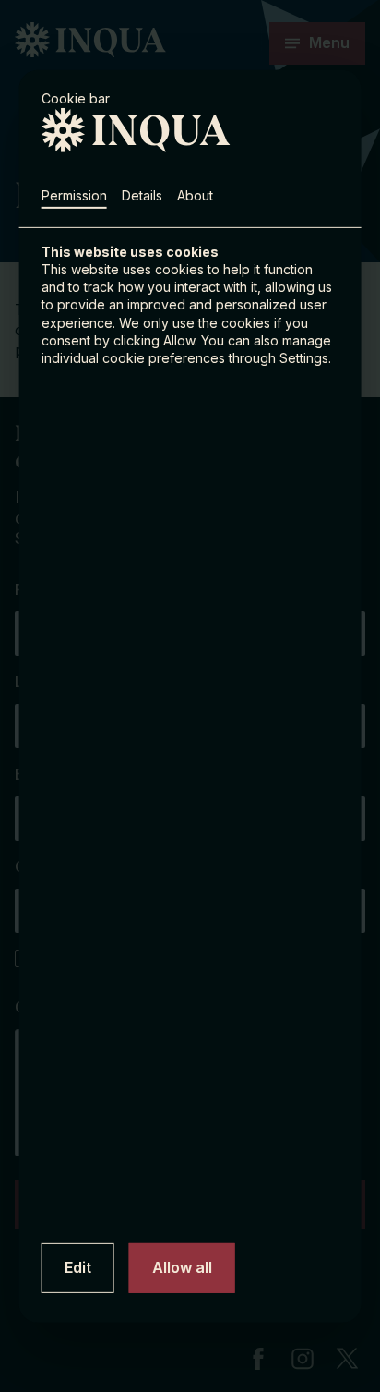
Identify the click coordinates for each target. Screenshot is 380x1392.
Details (142, 194)
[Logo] (81, 129)
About (195, 194)
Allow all (182, 1267)
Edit (78, 1267)
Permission (74, 194)
